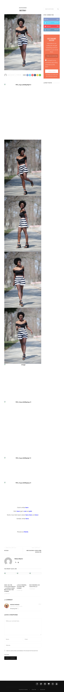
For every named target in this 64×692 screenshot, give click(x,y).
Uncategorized (23, 7)
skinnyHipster (10, 74)
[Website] (15, 562)
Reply (40, 604)
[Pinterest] (44, 683)
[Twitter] (41, 683)
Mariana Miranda (14, 604)
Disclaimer (42, 689)
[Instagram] (52, 683)
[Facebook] (37, 683)
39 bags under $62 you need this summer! (21, 586)
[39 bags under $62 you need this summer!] (23, 577)
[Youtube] (18, 562)
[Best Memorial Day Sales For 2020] (35, 577)
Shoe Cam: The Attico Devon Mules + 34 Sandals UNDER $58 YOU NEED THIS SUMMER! (10, 588)
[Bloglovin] (48, 683)
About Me (34, 689)
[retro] (22, 42)
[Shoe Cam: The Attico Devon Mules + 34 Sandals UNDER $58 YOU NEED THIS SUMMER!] (10, 577)
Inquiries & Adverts (23, 689)
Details (6, 550)
